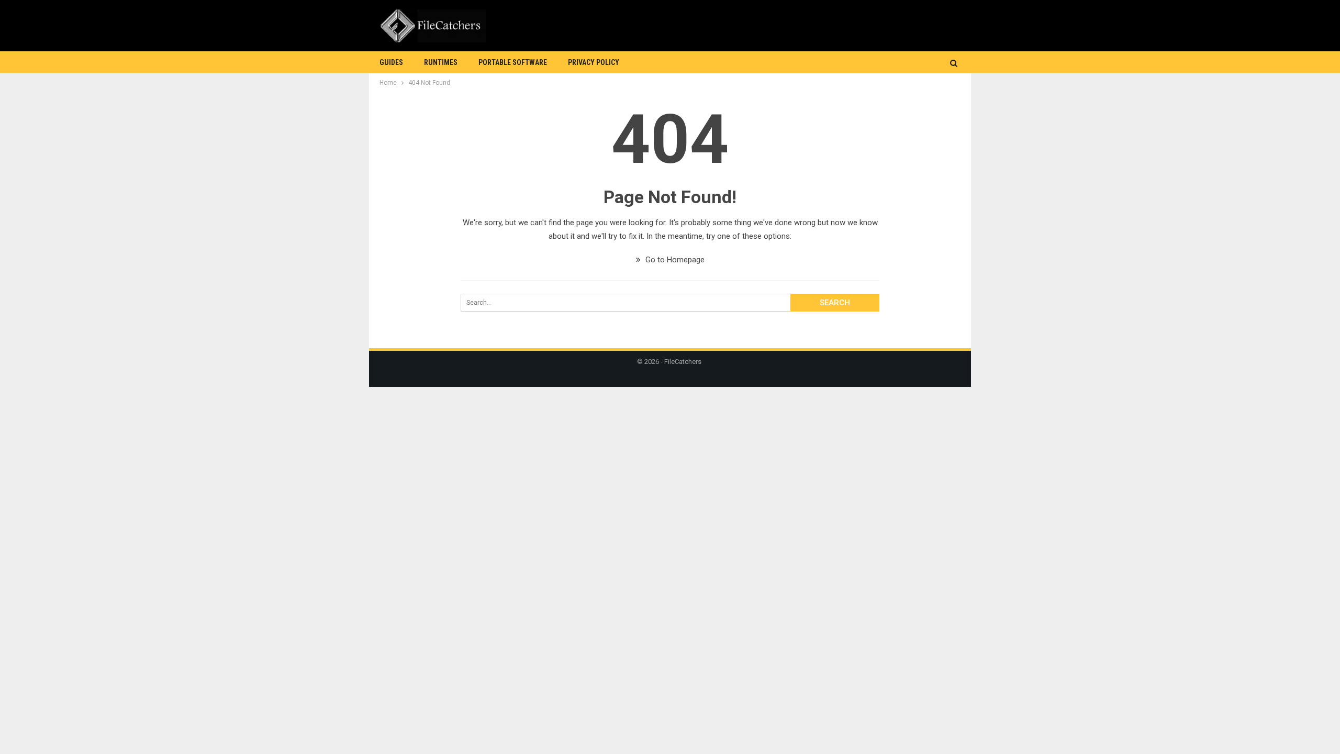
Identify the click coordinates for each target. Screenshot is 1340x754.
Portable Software (512, 62)
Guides (391, 62)
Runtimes (440, 62)
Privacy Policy (593, 62)
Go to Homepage (674, 259)
